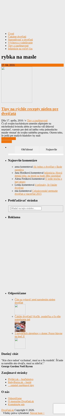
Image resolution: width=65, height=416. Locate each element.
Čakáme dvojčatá (17, 36)
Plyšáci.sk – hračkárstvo (20, 379)
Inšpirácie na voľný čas (20, 48)
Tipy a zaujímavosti (18, 45)
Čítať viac (6, 141)
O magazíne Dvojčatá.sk (21, 401)
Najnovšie (51, 149)
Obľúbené (27, 149)
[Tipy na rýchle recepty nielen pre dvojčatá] (16, 101)
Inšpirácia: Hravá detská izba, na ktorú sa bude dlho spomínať (38, 174)
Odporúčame (15, 398)
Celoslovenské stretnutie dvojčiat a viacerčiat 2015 (36, 192)
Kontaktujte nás (16, 404)
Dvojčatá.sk (32, 9)
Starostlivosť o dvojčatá (20, 39)
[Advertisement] (32, 255)
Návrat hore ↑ (37, 413)
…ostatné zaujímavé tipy (21, 385)
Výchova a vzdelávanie (20, 42)
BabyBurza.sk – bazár (19, 382)
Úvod (11, 33)
